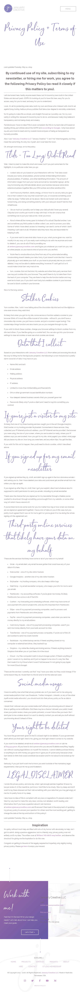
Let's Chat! (29, 932)
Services (40, 962)
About (66, 962)
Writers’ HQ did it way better (49, 835)
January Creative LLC (22, 139)
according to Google (51, 128)
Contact (32, 966)
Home (13, 962)
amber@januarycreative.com (22, 247)
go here (24, 846)
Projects (26, 962)
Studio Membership (51, 966)
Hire (21, 966)
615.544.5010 (11, 747)
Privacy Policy (40, 985)
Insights (54, 962)
